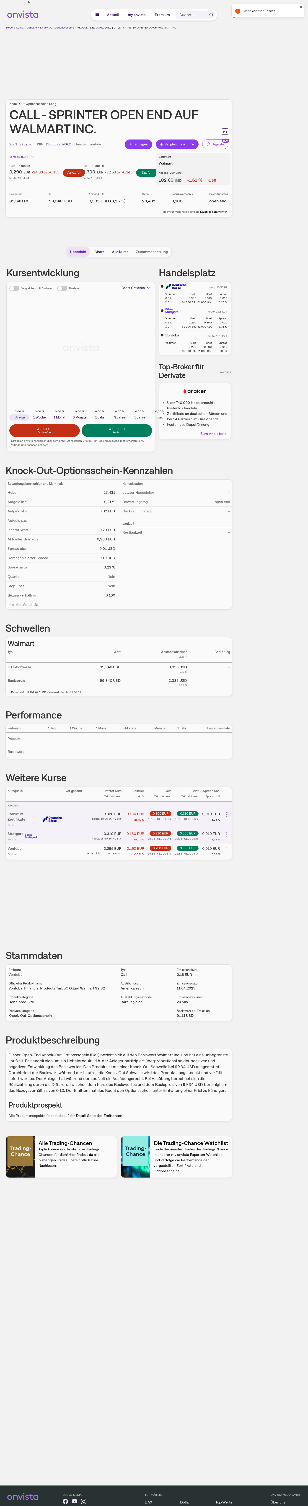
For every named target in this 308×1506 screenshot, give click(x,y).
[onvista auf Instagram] (83, 1502)
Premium (162, 14)
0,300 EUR (160, 813)
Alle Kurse (120, 251)
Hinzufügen (138, 144)
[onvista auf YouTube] (74, 1502)
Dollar (185, 1502)
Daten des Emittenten (214, 212)
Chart (99, 251)
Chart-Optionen (133, 288)
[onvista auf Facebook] (65, 1502)
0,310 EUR (187, 813)
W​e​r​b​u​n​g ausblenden (158, 62)
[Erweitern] (193, 144)
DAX (148, 1502)
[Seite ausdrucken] (225, 131)
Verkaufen (74, 172)
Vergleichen (174, 144)
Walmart (166, 163)
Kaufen (147, 172)
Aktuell (113, 14)
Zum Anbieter (212, 433)
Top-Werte (224, 1502)
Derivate (31, 27)
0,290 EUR (160, 833)
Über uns (278, 1502)
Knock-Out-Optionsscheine (57, 27)
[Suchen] (211, 15)
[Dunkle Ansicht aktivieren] (29, 2)
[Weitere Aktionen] (227, 814)
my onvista (137, 14)
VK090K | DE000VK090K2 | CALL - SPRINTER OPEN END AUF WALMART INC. (127, 27)
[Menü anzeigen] (97, 14)
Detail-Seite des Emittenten (99, 1115)
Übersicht (78, 251)
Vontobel (95, 144)
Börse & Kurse (14, 27)
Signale (218, 144)
